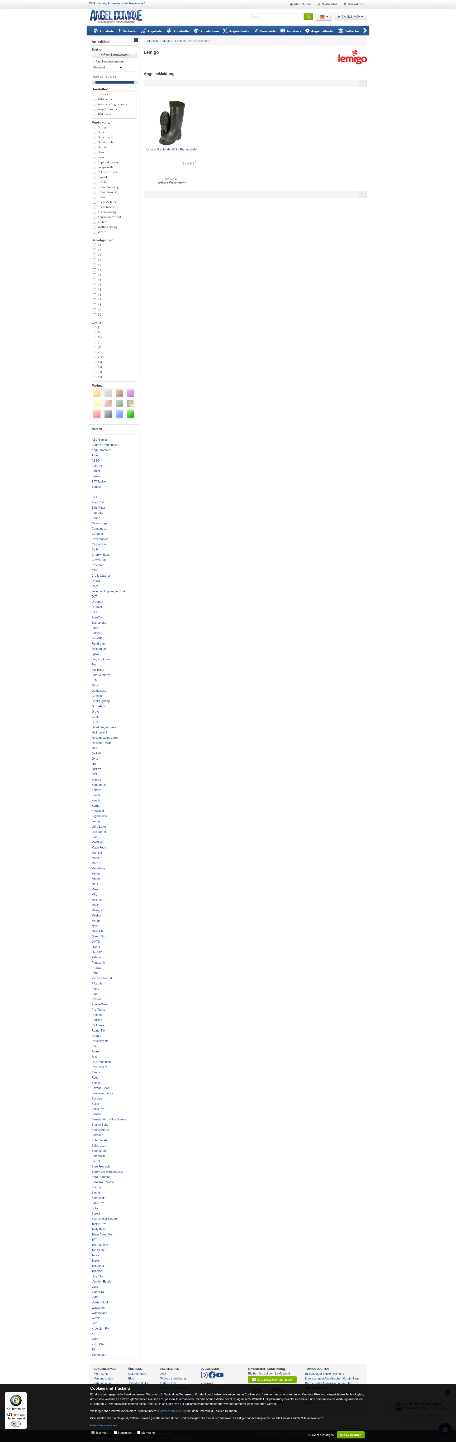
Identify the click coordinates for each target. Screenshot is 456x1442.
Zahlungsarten (103, 1383)
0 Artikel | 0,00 (351, 16)
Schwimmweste (108, 192)
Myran (96, 920)
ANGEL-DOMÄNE (118, 16)
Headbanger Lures (104, 727)
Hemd (102, 147)
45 (99, 290)
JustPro (96, 769)
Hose (101, 152)
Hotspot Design (102, 743)
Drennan (97, 601)
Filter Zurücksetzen (115, 55)
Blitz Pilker (98, 507)
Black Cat (98, 502)
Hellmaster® (100, 732)
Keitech (96, 790)
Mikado (96, 889)
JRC (94, 764)
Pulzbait (97, 1020)
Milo (94, 894)
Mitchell (97, 900)
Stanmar (97, 1187)
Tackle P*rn (99, 1224)
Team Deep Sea (102, 1234)
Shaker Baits (100, 1124)
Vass (95, 1286)
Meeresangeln (314, 1378)
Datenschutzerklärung (172, 1411)
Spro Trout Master (103, 1182)
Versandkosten (103, 1378)
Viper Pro (98, 1292)
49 (99, 310)
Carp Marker (100, 539)
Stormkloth (98, 1198)
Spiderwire (99, 1156)
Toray (95, 1255)
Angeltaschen (333, 1378)
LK (99, 347)
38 (99, 255)
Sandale (103, 177)
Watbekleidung (108, 227)
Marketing (148, 1433)
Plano (95, 988)
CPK (95, 570)
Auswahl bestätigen (321, 1435)
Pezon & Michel (102, 978)
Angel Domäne (108, 109)
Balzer (96, 471)
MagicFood (99, 847)
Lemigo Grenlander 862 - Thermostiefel (171, 149)
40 (99, 265)
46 (99, 295)
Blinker (327, 1373)
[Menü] (24, 1395)
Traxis (96, 1260)
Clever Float (99, 560)
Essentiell (101, 1433)
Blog (131, 1378)
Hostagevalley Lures (105, 737)
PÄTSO (96, 967)
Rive (95, 1056)
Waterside (98, 1307)
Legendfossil (100, 816)
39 (99, 260)
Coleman (98, 565)
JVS (94, 774)
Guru (95, 722)
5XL (100, 377)
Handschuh (105, 142)
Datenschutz (168, 1383)
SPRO (96, 1161)
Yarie (95, 1339)
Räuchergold (100, 1041)
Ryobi (95, 1077)
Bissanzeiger (313, 1373)
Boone (96, 518)
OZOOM (97, 952)
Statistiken (125, 1433)
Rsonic (96, 1072)
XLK (100, 357)
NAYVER (97, 931)
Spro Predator (101, 1177)
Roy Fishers (99, 1067)
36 (99, 245)
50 (99, 315)
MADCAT (98, 842)
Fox (94, 664)
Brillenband (105, 137)
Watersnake (99, 1313)
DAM (95, 586)
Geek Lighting (101, 701)
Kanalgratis (99, 784)
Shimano (97, 1135)
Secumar (97, 1098)
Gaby (95, 685)
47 (99, 300)
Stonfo (96, 1192)
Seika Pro (98, 1109)
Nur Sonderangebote (110, 61)
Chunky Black (100, 554)
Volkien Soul (100, 1302)
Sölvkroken (99, 1145)
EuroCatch (98, 617)
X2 (93, 1334)
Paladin (97, 957)
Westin (96, 1318)
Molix (95, 905)
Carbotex (98, 533)
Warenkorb (356, 4)
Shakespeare (100, 1130)
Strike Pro (98, 1203)
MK (100, 337)
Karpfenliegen (352, 1378)
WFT (95, 1323)
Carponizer (99, 544)
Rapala (96, 1035)
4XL (100, 372)
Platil (95, 994)
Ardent (96, 455)
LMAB (96, 837)
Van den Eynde (101, 1281)
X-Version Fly (100, 1328)
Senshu (97, 1114)
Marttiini (97, 852)
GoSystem (98, 706)
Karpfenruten (313, 1383)
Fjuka (95, 654)
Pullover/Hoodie (108, 172)
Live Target (99, 832)
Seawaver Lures (102, 1093)
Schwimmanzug (108, 187)
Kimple (96, 795)
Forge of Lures (101, 659)
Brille (101, 132)
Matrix (96, 858)
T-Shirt (102, 222)
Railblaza (98, 1025)
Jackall (96, 753)
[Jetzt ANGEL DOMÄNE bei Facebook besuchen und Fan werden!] (205, 1377)
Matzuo (96, 863)
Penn (95, 973)
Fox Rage (98, 669)
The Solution (100, 1245)
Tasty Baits (98, 1229)
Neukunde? (137, 3)
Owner (96, 947)
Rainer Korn (99, 1030)
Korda (96, 805)
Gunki (95, 717)
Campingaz (99, 528)
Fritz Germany (101, 675)
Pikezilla (97, 983)
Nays (95, 926)
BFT (94, 492)
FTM (94, 680)
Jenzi (95, 758)
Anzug (102, 127)
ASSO (96, 460)
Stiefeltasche (106, 207)
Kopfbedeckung (108, 162)
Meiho (96, 873)
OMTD (96, 941)
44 (99, 285)
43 (99, 280)
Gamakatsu (99, 690)
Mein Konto (302, 4)
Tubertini (97, 1271)
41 (99, 270)
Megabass (98, 868)
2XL (100, 362)
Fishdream (98, 643)
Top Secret (98, 1250)
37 (99, 250)
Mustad (96, 915)
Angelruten (345, 1383)
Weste (102, 232)
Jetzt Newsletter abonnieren (275, 1379)
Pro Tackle (98, 1009)
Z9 (93, 1349)
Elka (94, 612)
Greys (95, 711)
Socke (102, 197)
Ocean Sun (99, 936)
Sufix (95, 1208)
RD (94, 1046)
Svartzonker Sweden (105, 1218)
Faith (95, 628)
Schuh (102, 182)
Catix (95, 549)
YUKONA (98, 1344)
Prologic (97, 1015)
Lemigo (96, 821)
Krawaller (98, 811)
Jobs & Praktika (138, 1383)
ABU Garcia (106, 99)
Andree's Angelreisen (112, 104)
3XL (100, 367)
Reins (95, 1051)
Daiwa (96, 581)
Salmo (96, 1083)
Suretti (96, 1213)
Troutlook (98, 1266)
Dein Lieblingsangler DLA (108, 591)
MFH (95, 884)
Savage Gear (100, 1088)
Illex (94, 748)
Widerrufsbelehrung (173, 1378)
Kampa (96, 779)
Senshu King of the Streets (109, 1119)
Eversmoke (99, 622)
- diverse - (104, 94)
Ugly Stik (97, 1276)
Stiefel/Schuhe (107, 202)
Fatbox (96, 633)
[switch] (16, 1424)
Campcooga (100, 523)
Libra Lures (99, 826)
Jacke (101, 157)
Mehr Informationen (103, 1425)
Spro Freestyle (101, 1166)
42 (99, 275)
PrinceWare (99, 1004)
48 (99, 305)
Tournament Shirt (109, 217)
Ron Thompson (102, 1062)
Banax (96, 476)
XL (99, 352)
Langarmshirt (107, 167)
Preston (97, 999)
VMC (95, 1297)
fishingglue (99, 649)
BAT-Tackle (105, 114)
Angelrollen (330, 1383)
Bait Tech (98, 466)
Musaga (97, 910)
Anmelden (114, 3)
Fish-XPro (98, 638)
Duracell (97, 607)
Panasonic (98, 962)
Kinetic (96, 800)
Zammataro (99, 1354)
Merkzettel (329, 4)
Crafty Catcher (101, 575)
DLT (94, 596)
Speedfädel (99, 1151)
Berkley (96, 486)
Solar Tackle (100, 1140)
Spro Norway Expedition (107, 1171)
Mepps (96, 879)
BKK (94, 497)
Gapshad (98, 696)
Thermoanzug (107, 212)
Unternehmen (137, 1373)
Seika (95, 1103)
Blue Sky (97, 513)
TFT (94, 1239)
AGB (163, 1373)
